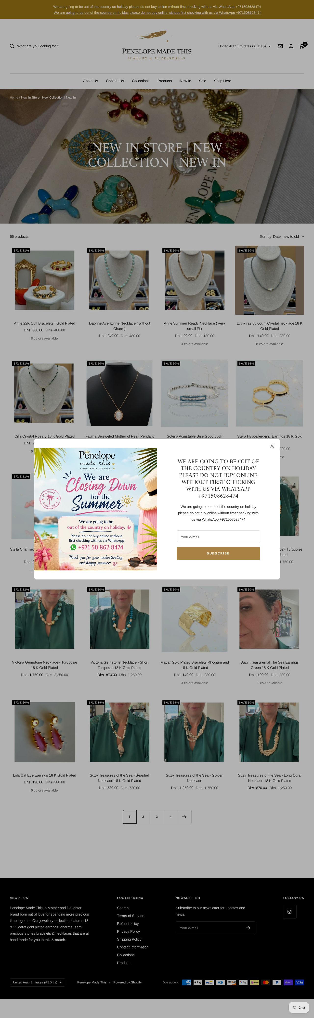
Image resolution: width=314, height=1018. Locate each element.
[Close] (272, 446)
